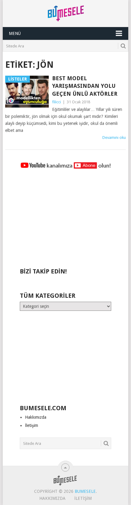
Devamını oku (114, 137)
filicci (56, 102)
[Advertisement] (65, 221)
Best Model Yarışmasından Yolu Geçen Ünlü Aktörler (84, 86)
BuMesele (85, 491)
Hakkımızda (35, 417)
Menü (15, 33)
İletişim (31, 425)
